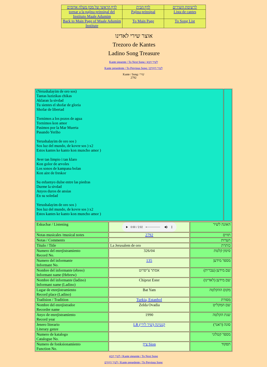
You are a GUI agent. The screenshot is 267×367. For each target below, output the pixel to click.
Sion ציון (149, 344)
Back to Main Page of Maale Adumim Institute (92, 23)
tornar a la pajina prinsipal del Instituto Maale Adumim (92, 14)
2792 (149, 235)
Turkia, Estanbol (149, 299)
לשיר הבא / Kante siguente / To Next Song (133, 62)
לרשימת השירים (185, 7)
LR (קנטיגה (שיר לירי (149, 324)
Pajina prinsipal (143, 12)
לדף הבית (143, 7)
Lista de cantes (185, 12)
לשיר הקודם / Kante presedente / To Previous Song (133, 68)
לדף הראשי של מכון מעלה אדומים (92, 7)
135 (149, 260)
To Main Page (143, 21)
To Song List (185, 21)
